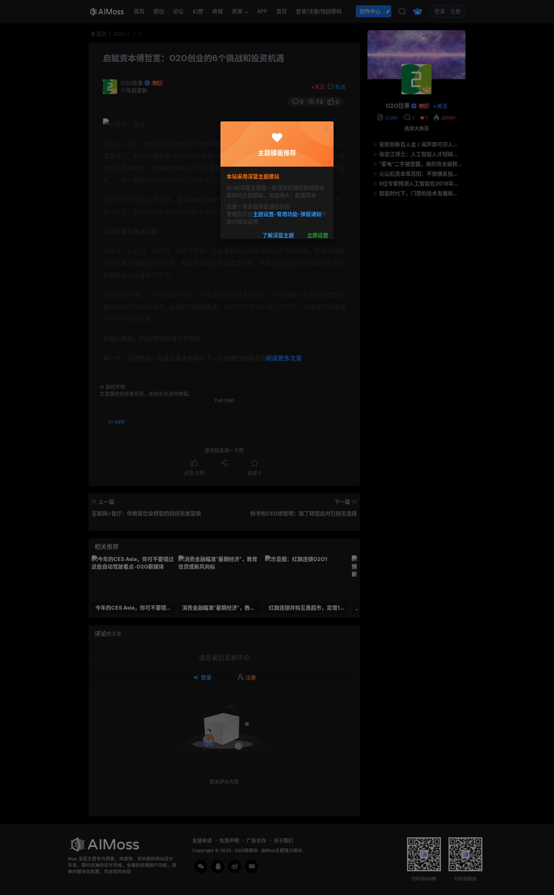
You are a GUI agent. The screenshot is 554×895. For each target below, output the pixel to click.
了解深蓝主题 (278, 235)
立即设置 (317, 235)
